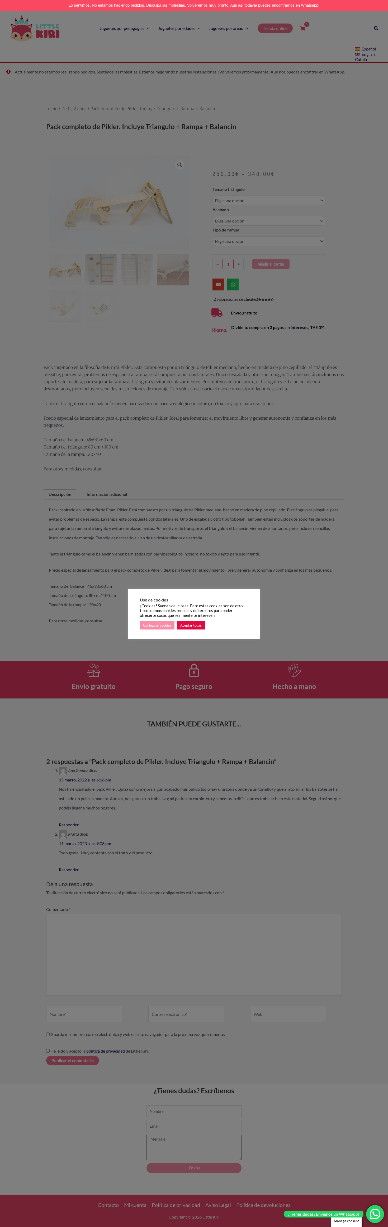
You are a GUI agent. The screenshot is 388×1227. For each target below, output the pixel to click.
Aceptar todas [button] (191, 625)
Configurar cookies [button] (157, 625)
